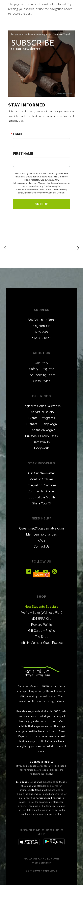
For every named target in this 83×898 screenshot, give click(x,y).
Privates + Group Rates (41, 436)
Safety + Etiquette (41, 369)
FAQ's (42, 540)
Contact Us (41, 546)
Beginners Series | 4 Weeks (42, 406)
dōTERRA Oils (41, 619)
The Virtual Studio (41, 412)
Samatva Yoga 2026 (41, 871)
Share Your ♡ (41, 503)
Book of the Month (41, 497)
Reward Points (41, 625)
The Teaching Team (41, 375)
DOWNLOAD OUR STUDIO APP (41, 832)
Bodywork (41, 448)
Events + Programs (41, 418)
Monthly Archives (42, 479)
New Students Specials (41, 606)
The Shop (41, 637)
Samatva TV (41, 442)
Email (18, 134)
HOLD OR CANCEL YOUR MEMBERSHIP (41, 861)
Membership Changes (41, 534)
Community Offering (42, 491)
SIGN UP (41, 203)
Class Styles (41, 381)
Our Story (41, 363)
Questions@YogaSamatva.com (41, 528)
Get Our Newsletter (41, 473)
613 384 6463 (41, 338)
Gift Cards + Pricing (41, 631)
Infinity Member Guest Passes (41, 643)
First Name (23, 153)
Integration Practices (41, 485)
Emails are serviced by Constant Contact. (44, 192)
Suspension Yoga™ (41, 430)
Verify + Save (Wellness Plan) (41, 613)
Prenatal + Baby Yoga (41, 424)
